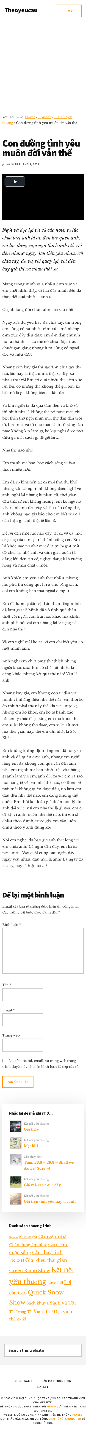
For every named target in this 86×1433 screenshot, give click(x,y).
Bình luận (11, 925)
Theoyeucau (21, 10)
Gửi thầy (31, 1129)
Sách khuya (37, 1303)
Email (8, 1010)
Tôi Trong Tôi (21, 1312)
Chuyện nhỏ (52, 1236)
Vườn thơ (43, 1311)
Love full (55, 1283)
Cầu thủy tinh (33, 1156)
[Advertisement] (43, 67)
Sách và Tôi (63, 1303)
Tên (6, 985)
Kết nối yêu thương (36, 1123)
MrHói (51, 1406)
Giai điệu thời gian (46, 1260)
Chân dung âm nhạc (28, 1244)
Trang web (11, 1035)
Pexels (77, 1414)
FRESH (16, 1260)
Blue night (28, 1237)
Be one (13, 1237)
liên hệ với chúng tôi (65, 1418)
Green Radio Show (29, 1270)
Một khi (31, 1146)
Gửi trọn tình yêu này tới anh (50, 1201)
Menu (72, 11)
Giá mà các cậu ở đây (42, 1185)
